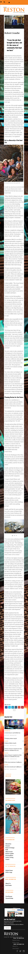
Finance (7, 846)
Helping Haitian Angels (10, 743)
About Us (8, 883)
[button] (4, 2)
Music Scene (9, 851)
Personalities (7, 730)
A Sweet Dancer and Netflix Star (12, 732)
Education (8, 844)
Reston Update (9, 853)
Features (6, 741)
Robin (12, 27)
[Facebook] (17, 951)
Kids (6, 849)
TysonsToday (9, 898)
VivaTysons (8, 896)
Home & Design (9, 847)
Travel (7, 859)
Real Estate (8, 885)
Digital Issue (9, 870)
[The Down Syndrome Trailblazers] (13, 762)
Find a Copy (8, 872)
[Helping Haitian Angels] (11, 738)
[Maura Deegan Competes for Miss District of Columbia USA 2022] (14, 749)
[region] (14, 528)
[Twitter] (20, 951)
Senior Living (9, 857)
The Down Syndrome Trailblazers (13, 766)
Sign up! (7, 927)
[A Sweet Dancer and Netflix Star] (14, 724)
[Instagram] (24, 951)
